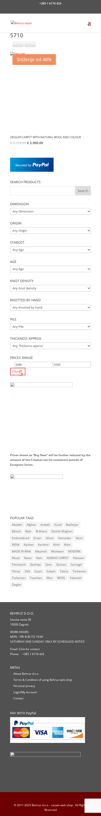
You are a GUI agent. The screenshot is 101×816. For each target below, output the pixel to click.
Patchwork (19, 564)
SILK (27, 571)
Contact (18, 698)
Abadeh (17, 525)
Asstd (58, 525)
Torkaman (79, 571)
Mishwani (57, 551)
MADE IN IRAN (21, 551)
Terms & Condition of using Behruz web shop (42, 680)
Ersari (37, 538)
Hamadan (64, 538)
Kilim (56, 545)
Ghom (50, 538)
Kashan (29, 545)
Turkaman (18, 578)
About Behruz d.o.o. (26, 674)
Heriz (79, 538)
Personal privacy (24, 686)
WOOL (61, 578)
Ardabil (45, 525)
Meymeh (41, 551)
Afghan (31, 525)
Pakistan (78, 558)
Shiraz (16, 571)
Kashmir (43, 545)
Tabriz (64, 571)
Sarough (76, 564)
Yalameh (75, 578)
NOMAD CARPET (58, 558)
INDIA (15, 545)
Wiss (50, 578)
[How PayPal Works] (32, 171)
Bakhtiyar (72, 525)
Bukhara (41, 531)
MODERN (74, 551)
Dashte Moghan (61, 531)
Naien (28, 558)
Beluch (16, 531)
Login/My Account (25, 692)
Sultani (51, 571)
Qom (48, 564)
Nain (39, 558)
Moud (15, 558)
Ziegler (16, 585)
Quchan (61, 564)
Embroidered (20, 538)
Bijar (28, 531)
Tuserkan (36, 578)
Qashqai (35, 564)
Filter (15, 371)
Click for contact (29, 649)
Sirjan (38, 571)
